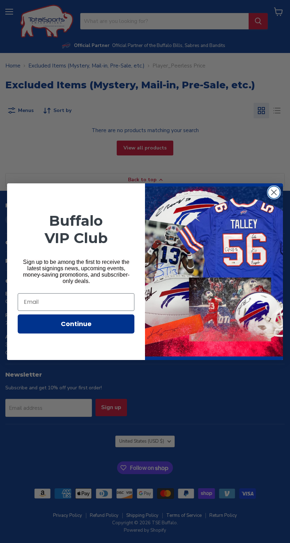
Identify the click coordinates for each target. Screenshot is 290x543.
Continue (76, 323)
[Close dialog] (274, 192)
